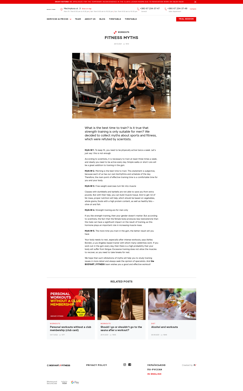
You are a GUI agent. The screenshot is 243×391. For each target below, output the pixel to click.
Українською (156, 365)
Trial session (186, 19)
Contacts (193, 9)
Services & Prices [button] (57, 19)
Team (78, 19)
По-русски (154, 370)
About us (90, 19)
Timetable (115, 19)
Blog (102, 19)
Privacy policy (96, 365)
